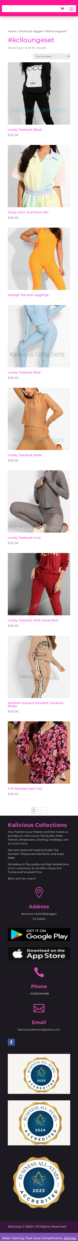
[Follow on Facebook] (11, 1042)
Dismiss (70, 1238)
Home (12, 31)
